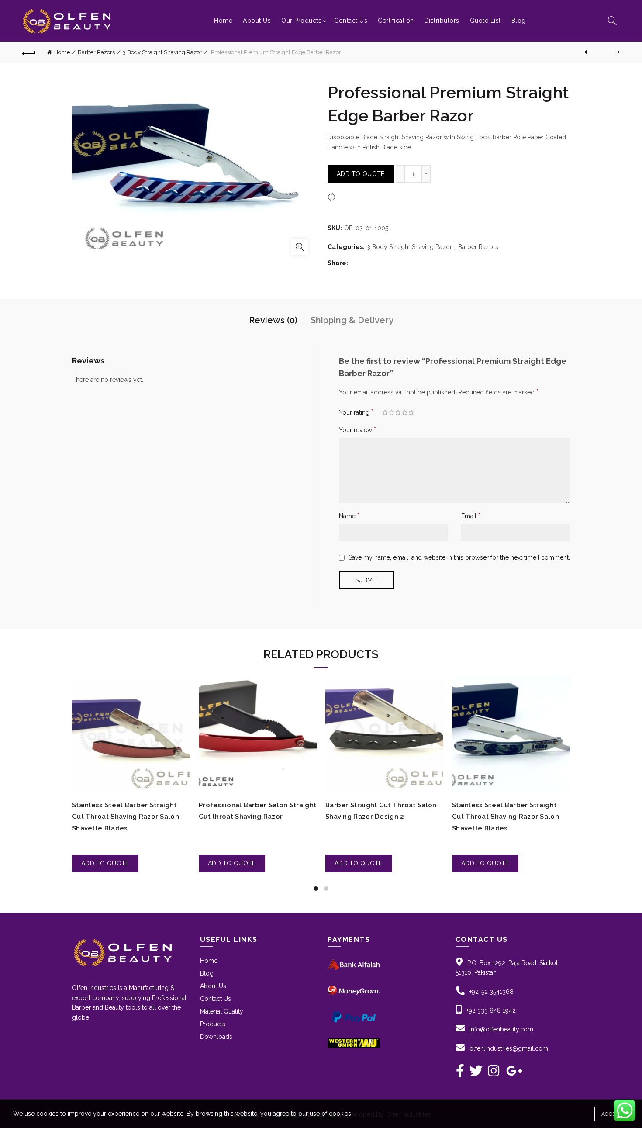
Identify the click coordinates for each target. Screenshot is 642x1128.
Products (212, 1024)
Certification (396, 20)
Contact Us (350, 20)
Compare (351, 197)
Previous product (591, 52)
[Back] (29, 52)
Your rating (356, 412)
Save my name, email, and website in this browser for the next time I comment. (459, 557)
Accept (611, 1114)
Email (470, 516)
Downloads (216, 1036)
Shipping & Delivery (352, 320)
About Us (257, 20)
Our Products (301, 20)
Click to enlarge (299, 247)
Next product (613, 52)
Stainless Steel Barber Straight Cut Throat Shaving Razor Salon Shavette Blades (125, 816)
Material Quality (221, 1011)
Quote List (485, 20)
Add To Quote (361, 173)
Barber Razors (96, 52)
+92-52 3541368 (491, 991)
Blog (518, 20)
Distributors (442, 20)
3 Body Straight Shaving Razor (162, 52)
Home (223, 20)
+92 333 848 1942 (491, 1010)
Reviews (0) (273, 320)
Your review (357, 430)
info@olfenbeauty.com (501, 1029)
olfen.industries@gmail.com (508, 1048)
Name (349, 516)
